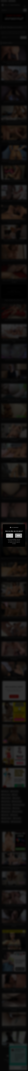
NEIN (18, 535)
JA (9, 535)
